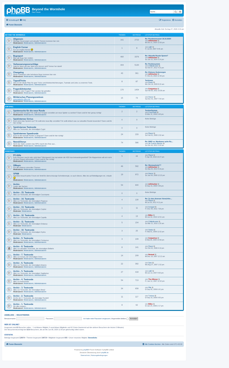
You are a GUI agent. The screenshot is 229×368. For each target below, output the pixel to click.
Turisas (151, 296)
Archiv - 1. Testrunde (23, 304)
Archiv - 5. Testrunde (23, 271)
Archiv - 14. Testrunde (23, 199)
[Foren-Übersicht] (18, 10)
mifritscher (152, 41)
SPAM (16, 173)
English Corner (20, 47)
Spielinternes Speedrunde (25, 133)
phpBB (85, 350)
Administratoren (40, 43)
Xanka (150, 230)
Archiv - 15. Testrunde (23, 192)
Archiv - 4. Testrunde (23, 279)
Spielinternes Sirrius (23, 119)
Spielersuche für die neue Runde (29, 110)
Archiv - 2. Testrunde (23, 296)
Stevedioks (92, 338)
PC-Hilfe (17, 155)
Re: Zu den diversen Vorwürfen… (158, 199)
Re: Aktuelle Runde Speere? (156, 56)
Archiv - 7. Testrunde (23, 255)
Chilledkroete (153, 66)
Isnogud (151, 207)
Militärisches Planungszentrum (28, 97)
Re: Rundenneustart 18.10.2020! (158, 39)
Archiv (16, 184)
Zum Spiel (9, 106)
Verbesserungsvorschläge (25, 64)
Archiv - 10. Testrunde (23, 230)
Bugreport (18, 56)
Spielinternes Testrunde (24, 127)
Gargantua (152, 89)
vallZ (150, 47)
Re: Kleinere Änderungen (155, 72)
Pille (149, 287)
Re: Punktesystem (152, 64)
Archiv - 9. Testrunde (23, 238)
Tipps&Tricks (19, 80)
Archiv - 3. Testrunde (23, 287)
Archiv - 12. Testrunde (23, 215)
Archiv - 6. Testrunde (23, 263)
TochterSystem (151, 110)
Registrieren (23, 315)
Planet (150, 133)
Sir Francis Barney (155, 143)
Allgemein (18, 39)
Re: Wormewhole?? (153, 165)
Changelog (18, 72)
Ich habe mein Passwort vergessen (96, 318)
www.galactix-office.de (21, 99)
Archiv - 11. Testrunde (23, 222)
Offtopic (17, 165)
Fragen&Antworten (22, 89)
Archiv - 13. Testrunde (23, 207)
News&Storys (19, 142)
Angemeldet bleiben (118, 318)
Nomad (151, 254)
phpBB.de (105, 352)
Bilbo (150, 215)
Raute (150, 82)
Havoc (150, 97)
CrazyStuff (152, 112)
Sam (150, 263)
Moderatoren (28, 43)
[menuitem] (23, 20)
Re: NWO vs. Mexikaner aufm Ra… (159, 141)
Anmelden (9, 315)
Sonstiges (9, 151)
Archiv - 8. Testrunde (23, 246)
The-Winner (153, 279)
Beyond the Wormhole (15, 35)
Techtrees (149, 80)
